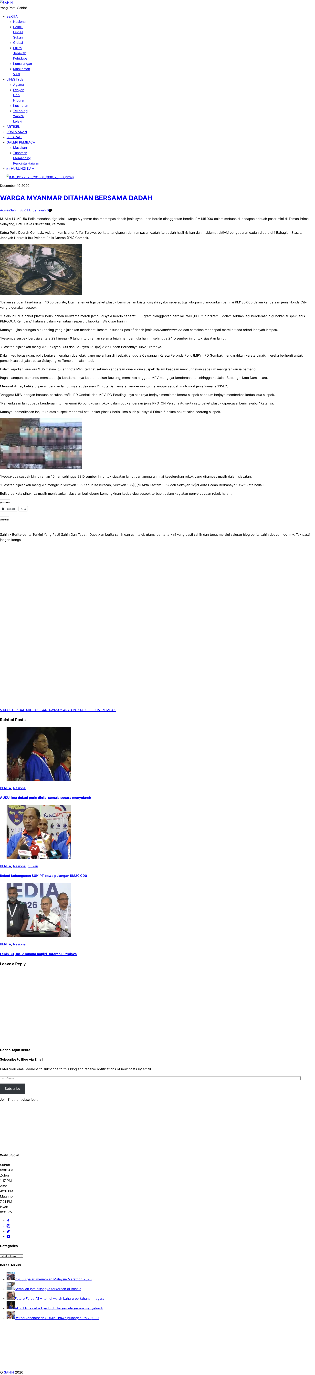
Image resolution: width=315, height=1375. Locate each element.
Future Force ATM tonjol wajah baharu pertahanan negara (59, 1299)
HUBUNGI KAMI (22, 169)
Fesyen (18, 90)
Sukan (18, 37)
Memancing (22, 158)
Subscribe (12, 1089)
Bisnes (18, 32)
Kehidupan (21, 58)
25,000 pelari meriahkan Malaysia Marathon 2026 (53, 1279)
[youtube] (8, 1236)
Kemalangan (22, 64)
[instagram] (8, 1226)
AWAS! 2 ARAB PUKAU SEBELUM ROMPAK (82, 710)
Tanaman (20, 153)
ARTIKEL (13, 127)
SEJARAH (14, 137)
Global (18, 43)
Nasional (19, 22)
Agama (18, 85)
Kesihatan (20, 106)
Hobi (16, 95)
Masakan (20, 148)
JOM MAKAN (17, 132)
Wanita (18, 116)
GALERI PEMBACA (21, 142)
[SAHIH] (6, 3)
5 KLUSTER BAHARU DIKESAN (24, 710)
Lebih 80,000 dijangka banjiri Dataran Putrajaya (38, 954)
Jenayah (19, 53)
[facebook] (8, 1221)
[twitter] (8, 1231)
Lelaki (17, 121)
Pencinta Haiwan (26, 163)
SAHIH (9, 1372)
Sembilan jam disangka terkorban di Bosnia (48, 1289)
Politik (18, 27)
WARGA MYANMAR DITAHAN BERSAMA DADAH (76, 198)
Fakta (17, 48)
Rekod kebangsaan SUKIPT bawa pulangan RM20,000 (43, 876)
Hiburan (19, 100)
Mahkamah (21, 69)
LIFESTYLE (15, 79)
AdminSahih (9, 210)
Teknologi (20, 111)
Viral (16, 74)
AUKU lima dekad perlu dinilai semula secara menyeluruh (45, 798)
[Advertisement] (98, 602)
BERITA (12, 16)
